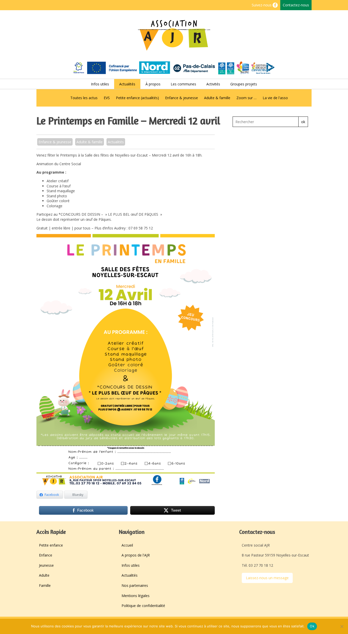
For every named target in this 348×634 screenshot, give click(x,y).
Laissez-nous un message (267, 577)
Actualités (127, 84)
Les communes (183, 84)
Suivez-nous (262, 5)
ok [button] (303, 121)
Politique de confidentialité (143, 605)
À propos (152, 84)
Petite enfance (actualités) (137, 97)
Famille (45, 585)
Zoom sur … (246, 97)
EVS (107, 97)
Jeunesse (46, 565)
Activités (213, 84)
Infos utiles (100, 84)
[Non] (341, 626)
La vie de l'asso (275, 97)
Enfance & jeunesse (181, 97)
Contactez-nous (296, 5)
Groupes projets (243, 84)
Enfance (45, 555)
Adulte (44, 575)
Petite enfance (51, 545)
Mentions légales (136, 595)
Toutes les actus (84, 97)
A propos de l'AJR (136, 555)
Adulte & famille (217, 97)
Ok (312, 626)
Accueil (127, 545)
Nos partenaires (135, 585)
